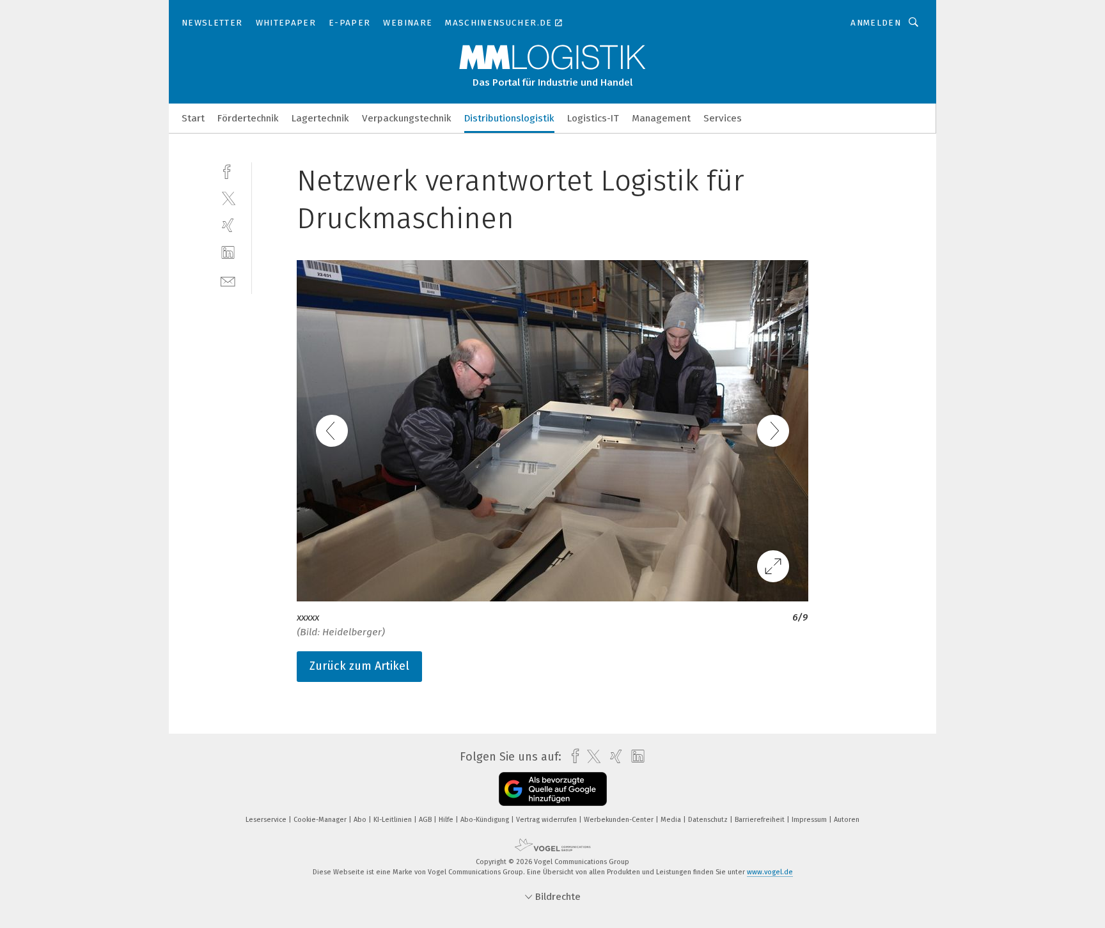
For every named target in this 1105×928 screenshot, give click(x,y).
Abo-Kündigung (485, 820)
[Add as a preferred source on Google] (553, 789)
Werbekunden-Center (619, 820)
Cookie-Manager (321, 820)
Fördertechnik (248, 118)
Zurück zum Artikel (359, 666)
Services (722, 118)
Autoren (846, 820)
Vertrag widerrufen (547, 820)
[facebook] (228, 170)
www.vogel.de (770, 872)
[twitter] (228, 198)
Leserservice (267, 820)
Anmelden (875, 22)
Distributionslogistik (509, 118)
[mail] (228, 280)
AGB (426, 820)
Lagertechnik (320, 118)
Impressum (810, 820)
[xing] (228, 225)
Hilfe (447, 820)
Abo (361, 820)
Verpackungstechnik (406, 118)
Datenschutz (709, 820)
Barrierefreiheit (761, 820)
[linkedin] (228, 253)
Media (672, 820)
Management (661, 118)
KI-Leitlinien (393, 820)
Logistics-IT (593, 118)
